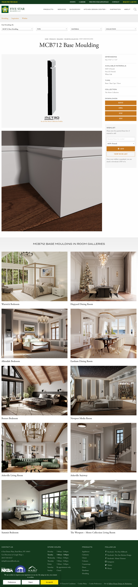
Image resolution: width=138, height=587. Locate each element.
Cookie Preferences (95, 584)
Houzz (109, 568)
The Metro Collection (112, 92)
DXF (121, 113)
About (127, 9)
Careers (82, 2)
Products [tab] (48, 9)
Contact (115, 2)
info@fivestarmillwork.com (10, 561)
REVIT (120, 103)
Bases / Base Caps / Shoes (113, 83)
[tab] (135, 9)
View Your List (120, 154)
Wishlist (24, 18)
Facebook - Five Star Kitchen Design (119, 555)
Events (72, 2)
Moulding (5, 18)
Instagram (110, 562)
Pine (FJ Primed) (110, 72)
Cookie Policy (82, 584)
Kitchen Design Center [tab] (94, 9)
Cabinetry (85, 555)
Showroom (75, 9)
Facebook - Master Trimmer (116, 558)
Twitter (109, 565)
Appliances (85, 551)
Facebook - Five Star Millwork (117, 552)
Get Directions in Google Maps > (13, 555)
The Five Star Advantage (99, 2)
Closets (84, 558)
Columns (85, 561)
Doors (84, 567)
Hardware (85, 570)
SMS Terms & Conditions (67, 584)
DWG (121, 108)
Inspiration (115, 9)
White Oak (108, 74)
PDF (121, 119)
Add (122, 149)
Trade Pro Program (10, 2)
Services (62, 9)
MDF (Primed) (110, 69)
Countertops (86, 564)
